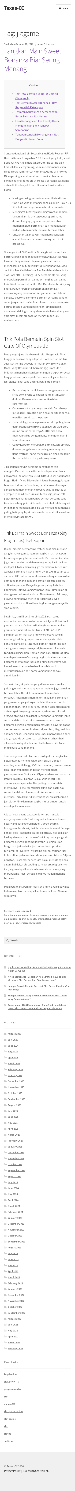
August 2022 (14, 1318)
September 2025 (16, 1099)
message (55, 915)
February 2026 (15, 1069)
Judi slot (9, 1441)
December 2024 (16, 1152)
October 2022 (15, 1306)
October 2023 (15, 1235)
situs (15, 922)
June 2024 (13, 1188)
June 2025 (13, 1116)
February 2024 (15, 1212)
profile (7, 922)
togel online (10, 1374)
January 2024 (15, 1217)
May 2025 (13, 1122)
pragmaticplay (58, 918)
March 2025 (14, 1134)
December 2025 (16, 1081)
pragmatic (43, 918)
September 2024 (16, 1170)
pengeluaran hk (12, 1389)
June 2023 (13, 1259)
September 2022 (16, 1312)
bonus (13, 915)
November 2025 (16, 1087)
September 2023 (16, 1241)
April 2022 (13, 1336)
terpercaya (25, 922)
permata (31, 918)
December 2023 (16, 1223)
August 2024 (14, 1176)
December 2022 (16, 1295)
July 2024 (13, 1182)
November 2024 (16, 1158)
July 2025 (13, 1111)
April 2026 (13, 1057)
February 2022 (15, 1348)
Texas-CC (14, 7)
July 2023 (13, 1253)
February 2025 (15, 1140)
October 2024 (15, 1164)
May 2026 (13, 1051)
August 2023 (14, 1247)
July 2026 (13, 1039)
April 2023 (13, 1271)
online (64, 915)
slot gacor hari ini (13, 1411)
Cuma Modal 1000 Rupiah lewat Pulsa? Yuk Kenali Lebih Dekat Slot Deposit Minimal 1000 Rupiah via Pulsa (37, 1006)
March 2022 (14, 1342)
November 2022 (16, 1300)
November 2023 (16, 1229)
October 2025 (15, 1093)
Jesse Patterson (45, 44)
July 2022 (13, 1324)
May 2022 (13, 1330)
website (36, 922)
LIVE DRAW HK (11, 1381)
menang (44, 915)
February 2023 (15, 1283)
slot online (10, 1418)
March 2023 (14, 1277)
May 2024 (13, 1194)
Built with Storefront (35, 1471)
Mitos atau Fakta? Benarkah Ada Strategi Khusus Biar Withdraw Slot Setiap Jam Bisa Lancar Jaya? (37, 978)
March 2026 (14, 1063)
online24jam (10, 918)
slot (6, 1396)
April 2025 (13, 1128)
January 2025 (15, 1146)
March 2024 (14, 1206)
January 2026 (15, 1075)
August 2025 (14, 1105)
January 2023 (15, 1289)
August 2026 (14, 1033)
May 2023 (13, 1265)
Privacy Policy (12, 1471)
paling (22, 918)
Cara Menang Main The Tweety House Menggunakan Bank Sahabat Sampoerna (37, 125)
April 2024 (13, 1200)
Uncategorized (23, 911)
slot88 (7, 1433)
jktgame (34, 915)
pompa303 (9, 1404)
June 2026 (13, 1045)
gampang (23, 915)
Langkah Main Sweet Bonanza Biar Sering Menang (32, 59)
